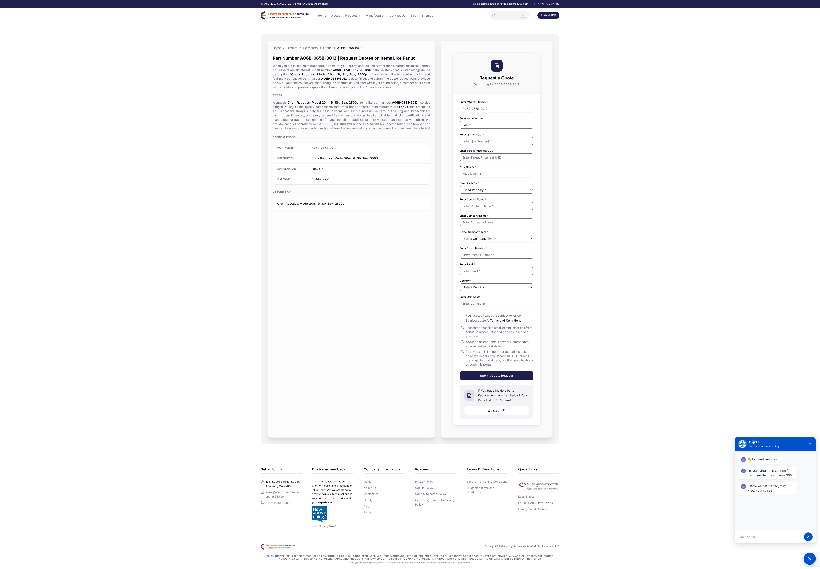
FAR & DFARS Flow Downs (535, 502)
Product (291, 48)
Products (351, 15)
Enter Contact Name (473, 199)
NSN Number (468, 167)
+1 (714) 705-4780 (278, 502)
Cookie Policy (424, 488)
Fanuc (327, 48)
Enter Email (467, 264)
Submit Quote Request (496, 375)
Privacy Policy (424, 481)
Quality (368, 500)
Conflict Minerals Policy (430, 493)
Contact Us (397, 15)
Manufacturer (375, 15)
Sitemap (427, 15)
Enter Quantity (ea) (472, 134)
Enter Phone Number (473, 248)
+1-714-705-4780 (548, 3)
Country (465, 280)
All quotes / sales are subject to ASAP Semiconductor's (493, 318)
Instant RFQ (548, 15)
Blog (413, 15)
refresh (809, 444)
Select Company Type (474, 232)
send (808, 536)
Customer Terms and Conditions (480, 490)
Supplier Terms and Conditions (487, 481)
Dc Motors (310, 48)
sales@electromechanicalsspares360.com (503, 3)
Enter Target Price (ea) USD (476, 150)
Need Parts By (469, 183)
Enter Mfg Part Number (475, 102)
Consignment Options (532, 509)
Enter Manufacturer (472, 118)
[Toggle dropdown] (359, 15)
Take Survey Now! (324, 526)
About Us (370, 488)
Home (322, 15)
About (335, 15)
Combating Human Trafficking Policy (434, 502)
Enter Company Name (474, 215)
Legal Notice (526, 496)
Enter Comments (470, 296)
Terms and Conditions (505, 320)
